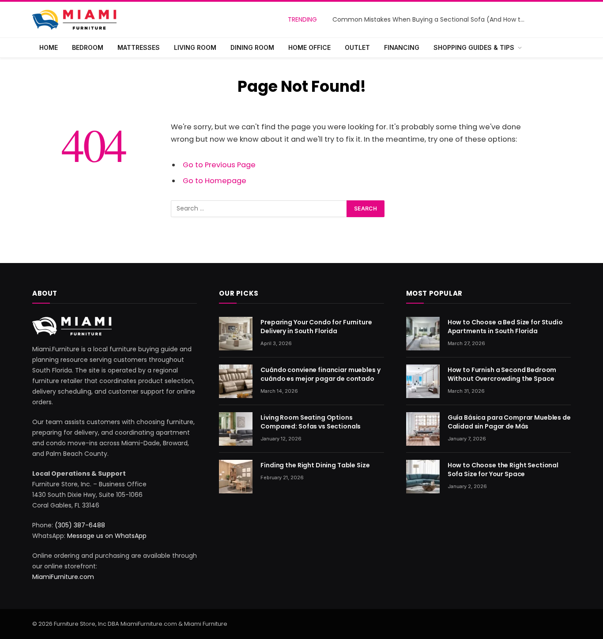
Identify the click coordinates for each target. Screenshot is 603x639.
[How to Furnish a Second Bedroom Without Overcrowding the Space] (423, 381)
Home (48, 47)
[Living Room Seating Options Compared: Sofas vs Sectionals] (236, 429)
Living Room (195, 47)
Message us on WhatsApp (107, 535)
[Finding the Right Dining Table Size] (236, 476)
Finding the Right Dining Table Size (314, 465)
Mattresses (138, 47)
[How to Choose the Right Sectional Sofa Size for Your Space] (423, 476)
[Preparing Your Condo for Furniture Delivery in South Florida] (236, 333)
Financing (401, 47)
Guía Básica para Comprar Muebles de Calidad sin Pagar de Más (509, 422)
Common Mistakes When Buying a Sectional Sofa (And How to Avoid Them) (431, 19)
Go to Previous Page (219, 165)
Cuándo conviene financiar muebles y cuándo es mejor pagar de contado (320, 374)
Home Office (309, 47)
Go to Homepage (214, 181)
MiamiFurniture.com (63, 576)
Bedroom (87, 47)
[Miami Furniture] (74, 19)
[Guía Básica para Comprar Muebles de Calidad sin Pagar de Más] (423, 429)
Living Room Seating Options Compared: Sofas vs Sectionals (310, 422)
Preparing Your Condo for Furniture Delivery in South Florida (316, 326)
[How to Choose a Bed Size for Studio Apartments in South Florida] (423, 333)
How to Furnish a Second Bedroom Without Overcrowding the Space (502, 374)
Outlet (357, 47)
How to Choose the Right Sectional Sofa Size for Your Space (503, 469)
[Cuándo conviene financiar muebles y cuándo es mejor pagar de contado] (236, 381)
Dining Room (252, 47)
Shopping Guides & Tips (473, 47)
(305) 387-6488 (80, 525)
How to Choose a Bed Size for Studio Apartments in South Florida (505, 326)
